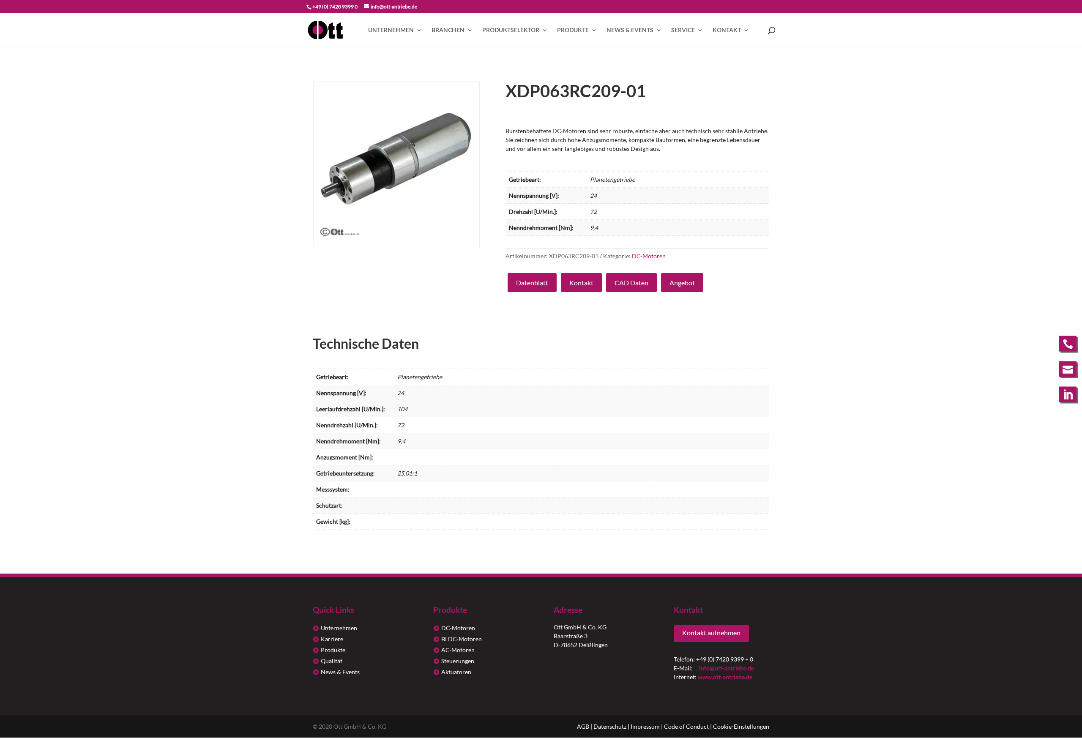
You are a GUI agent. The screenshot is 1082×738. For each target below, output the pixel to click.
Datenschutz (609, 726)
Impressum (645, 726)
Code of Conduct (686, 726)
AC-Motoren (458, 649)
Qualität (331, 660)
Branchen (448, 30)
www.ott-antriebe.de (725, 677)
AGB (583, 726)
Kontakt (727, 30)
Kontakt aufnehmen (711, 633)
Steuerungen (457, 660)
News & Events (630, 30)
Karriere (332, 638)
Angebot (682, 283)
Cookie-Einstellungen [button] (741, 726)
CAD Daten (631, 283)
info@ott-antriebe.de (726, 668)
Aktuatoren (456, 671)
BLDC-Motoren (461, 638)
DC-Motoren (649, 256)
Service (683, 30)
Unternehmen (391, 30)
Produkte (573, 30)
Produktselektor (510, 30)
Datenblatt (532, 283)
